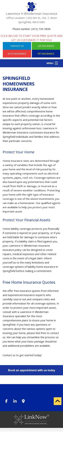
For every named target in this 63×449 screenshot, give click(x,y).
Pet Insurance (46, 53)
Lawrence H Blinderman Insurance (31, 13)
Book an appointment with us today (31, 370)
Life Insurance (46, 45)
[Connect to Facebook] (6, 401)
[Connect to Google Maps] (23, 401)
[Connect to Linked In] (15, 401)
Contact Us (17, 45)
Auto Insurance (17, 53)
